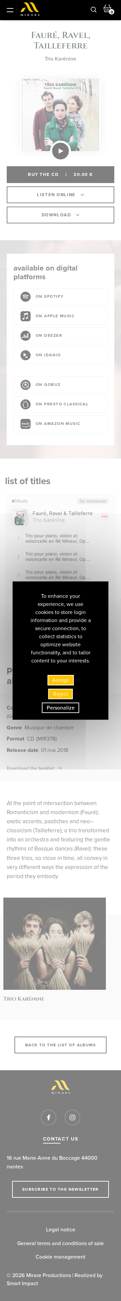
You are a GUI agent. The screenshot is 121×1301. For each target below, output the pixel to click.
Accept (60, 680)
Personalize (61, 708)
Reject (60, 694)
